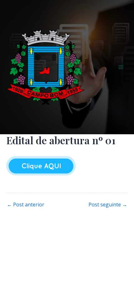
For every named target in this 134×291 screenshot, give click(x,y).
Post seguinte (108, 204)
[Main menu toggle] (121, 67)
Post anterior (25, 204)
